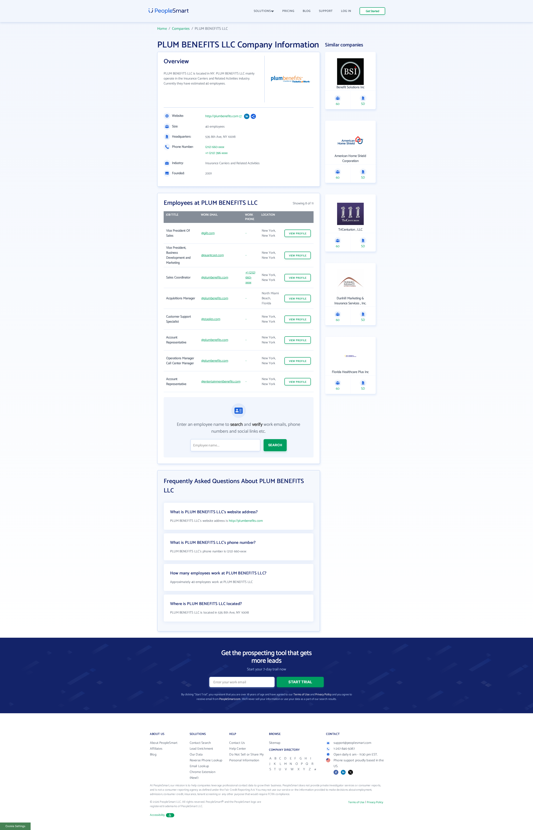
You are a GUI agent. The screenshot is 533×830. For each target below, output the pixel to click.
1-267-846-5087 (344, 749)
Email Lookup (199, 766)
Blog (153, 754)
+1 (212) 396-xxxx (216, 153)
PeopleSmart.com (229, 699)
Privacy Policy (323, 694)
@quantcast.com (212, 255)
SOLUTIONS (262, 11)
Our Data (196, 754)
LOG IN (346, 11)
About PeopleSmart (163, 743)
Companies (181, 29)
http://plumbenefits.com (221, 116)
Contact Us (237, 743)
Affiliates (156, 749)
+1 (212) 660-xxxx (250, 277)
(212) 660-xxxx (214, 147)
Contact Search (200, 743)
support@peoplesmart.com (352, 743)
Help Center (237, 749)
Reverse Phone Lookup (206, 760)
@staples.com (210, 319)
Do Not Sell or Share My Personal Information (246, 757)
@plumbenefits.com (214, 277)
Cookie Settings (15, 826)
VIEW (297, 234)
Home (162, 29)
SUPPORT (326, 11)
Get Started (372, 11)
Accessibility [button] (157, 815)
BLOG (307, 11)
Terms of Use (301, 694)
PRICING (288, 11)
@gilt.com (208, 233)
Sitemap (274, 743)
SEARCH (275, 445)
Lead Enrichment (201, 749)
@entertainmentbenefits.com (220, 381)
